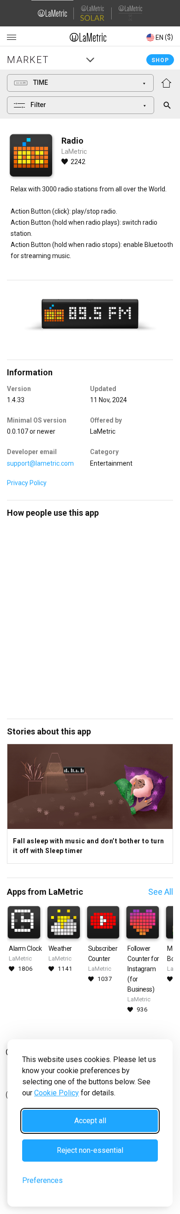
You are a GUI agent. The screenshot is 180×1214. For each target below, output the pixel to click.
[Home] (88, 37)
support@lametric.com (40, 463)
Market (28, 59)
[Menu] (11, 37)
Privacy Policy (27, 483)
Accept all (90, 1120)
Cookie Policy (56, 1092)
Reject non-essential (90, 1150)
